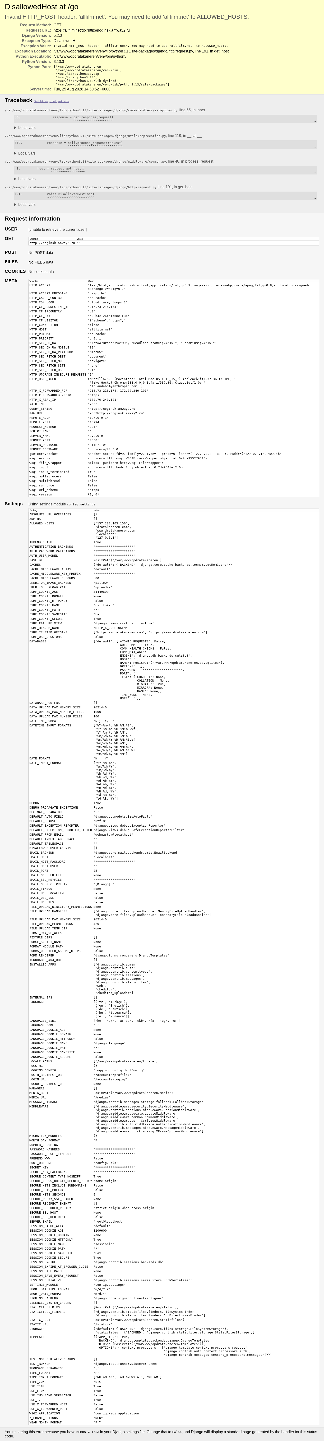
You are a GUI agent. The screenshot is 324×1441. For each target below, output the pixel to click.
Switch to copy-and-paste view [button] (51, 101)
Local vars (27, 128)
